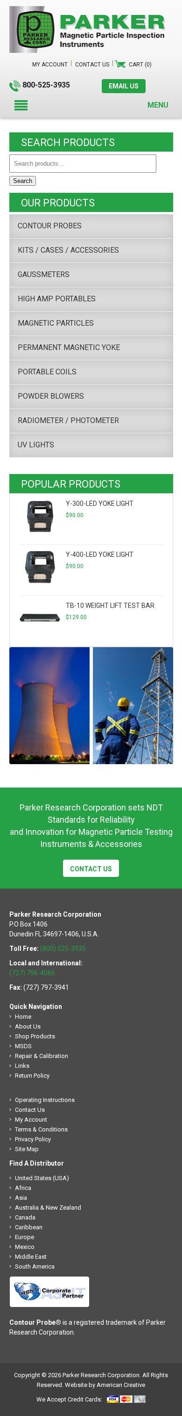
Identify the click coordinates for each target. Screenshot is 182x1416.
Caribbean (28, 1227)
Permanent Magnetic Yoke (69, 347)
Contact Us (91, 869)
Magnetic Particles (56, 323)
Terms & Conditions (41, 1129)
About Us (28, 1026)
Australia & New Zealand (48, 1207)
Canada (25, 1217)
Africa (23, 1187)
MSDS (23, 1046)
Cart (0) (140, 64)
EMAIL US (124, 86)
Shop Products (35, 1036)
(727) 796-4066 (32, 973)
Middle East (31, 1256)
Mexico (25, 1246)
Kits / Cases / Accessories (68, 250)
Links (22, 1065)
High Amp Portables (57, 298)
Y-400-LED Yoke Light (99, 554)
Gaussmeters (44, 274)
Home (23, 1016)
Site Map (27, 1149)
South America (35, 1266)
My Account (31, 1119)
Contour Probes (50, 225)
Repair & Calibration (41, 1055)
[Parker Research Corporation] (91, 11)
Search (22, 180)
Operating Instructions (45, 1099)
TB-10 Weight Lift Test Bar (110, 605)
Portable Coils (47, 371)
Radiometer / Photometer (68, 420)
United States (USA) (42, 1178)
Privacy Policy (33, 1139)
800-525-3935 (46, 84)
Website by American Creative (105, 1384)
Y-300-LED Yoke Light (99, 503)
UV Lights (36, 444)
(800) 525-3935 (63, 948)
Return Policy (32, 1075)
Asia (21, 1197)
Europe (24, 1237)
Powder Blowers (51, 396)
